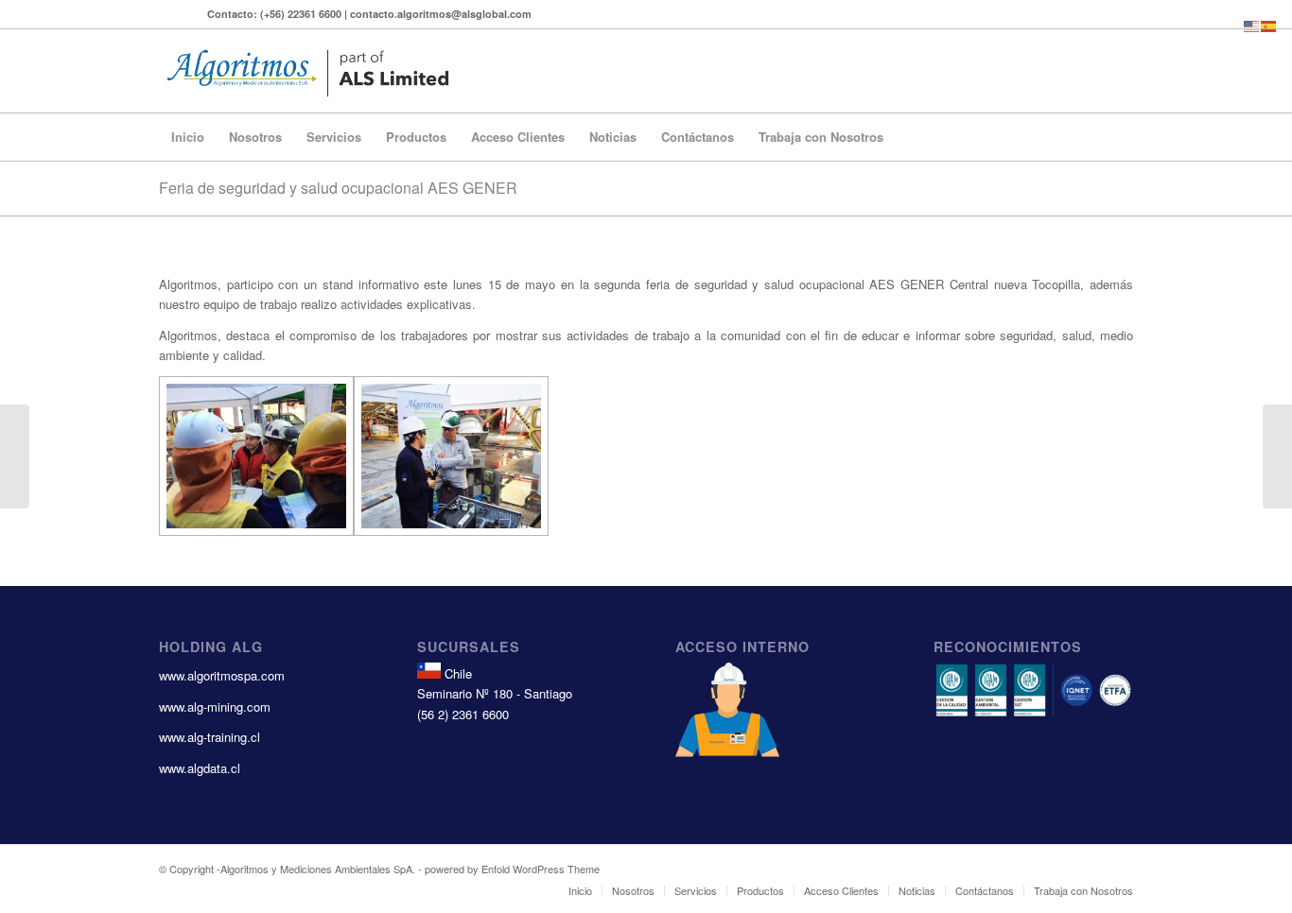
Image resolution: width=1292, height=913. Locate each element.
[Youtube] (164, 14)
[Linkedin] (193, 14)
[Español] (1269, 24)
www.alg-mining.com (215, 706)
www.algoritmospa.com (222, 675)
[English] (1252, 24)
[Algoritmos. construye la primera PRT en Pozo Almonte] (1277, 456)
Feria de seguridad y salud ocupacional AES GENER (338, 187)
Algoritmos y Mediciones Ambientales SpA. (317, 868)
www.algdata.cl (199, 768)
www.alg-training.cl (209, 737)
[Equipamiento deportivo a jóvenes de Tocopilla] (14, 456)
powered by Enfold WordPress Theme (512, 868)
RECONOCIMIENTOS (1008, 646)
